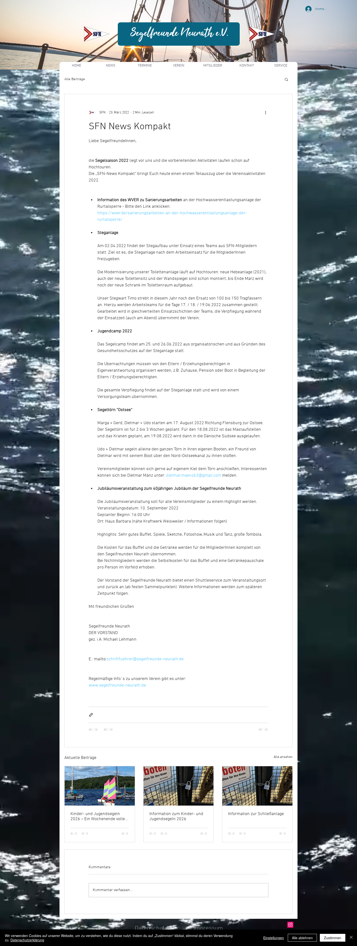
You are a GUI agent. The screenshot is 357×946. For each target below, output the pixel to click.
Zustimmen (332, 937)
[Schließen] (351, 937)
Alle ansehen (283, 757)
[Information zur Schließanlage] (257, 786)
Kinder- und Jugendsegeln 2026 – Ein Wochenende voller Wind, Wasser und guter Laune (99, 816)
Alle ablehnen (302, 937)
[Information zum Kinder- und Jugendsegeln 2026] (179, 786)
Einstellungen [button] (273, 937)
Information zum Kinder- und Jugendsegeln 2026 (176, 816)
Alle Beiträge (74, 79)
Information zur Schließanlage (256, 814)
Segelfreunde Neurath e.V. (179, 33)
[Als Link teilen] (91, 715)
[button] (286, 79)
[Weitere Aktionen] (265, 112)
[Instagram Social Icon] (290, 925)
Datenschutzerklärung (27, 939)
